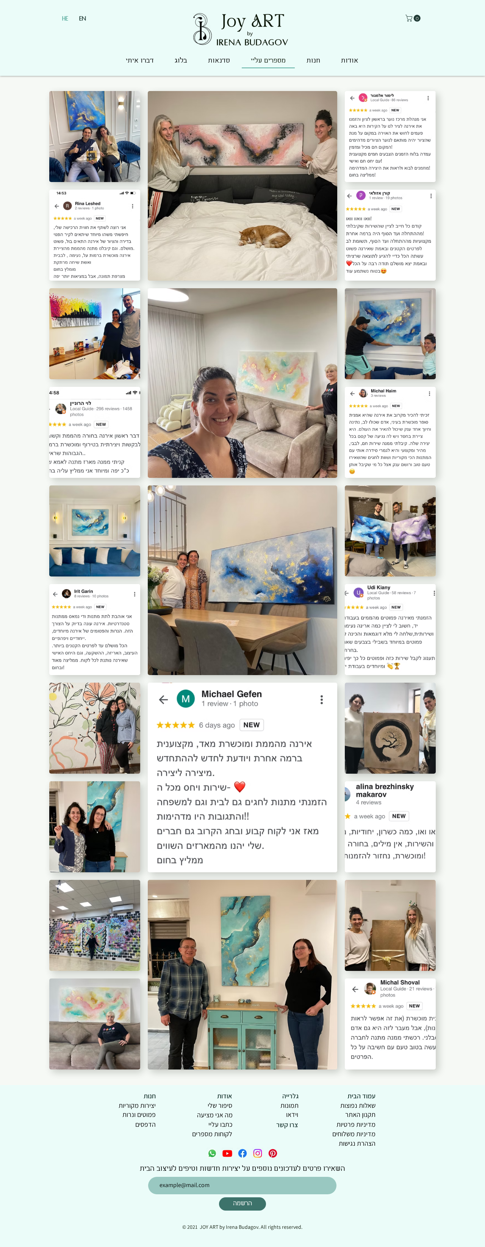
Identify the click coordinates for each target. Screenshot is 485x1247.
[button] (413, 18)
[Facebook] (242, 1153)
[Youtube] (227, 1153)
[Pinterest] (272, 1153)
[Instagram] (257, 1153)
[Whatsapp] (212, 1153)
